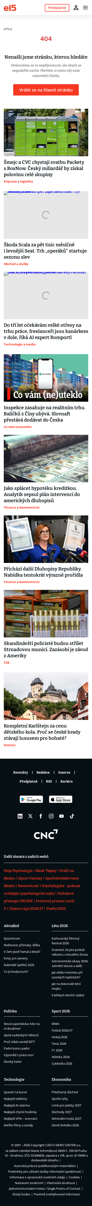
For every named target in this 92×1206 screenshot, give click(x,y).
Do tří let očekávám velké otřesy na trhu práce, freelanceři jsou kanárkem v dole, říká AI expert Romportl (46, 331)
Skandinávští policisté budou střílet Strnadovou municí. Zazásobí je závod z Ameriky (46, 649)
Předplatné (29, 781)
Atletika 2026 (61, 1057)
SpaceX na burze (15, 1092)
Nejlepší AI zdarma (17, 1105)
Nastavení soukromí (29, 1183)
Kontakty (20, 773)
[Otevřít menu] (85, 7)
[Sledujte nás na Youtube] (61, 816)
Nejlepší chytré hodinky (20, 1112)
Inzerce (64, 773)
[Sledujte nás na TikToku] (72, 816)
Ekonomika (61, 1079)
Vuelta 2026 (56, 908)
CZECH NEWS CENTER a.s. (63, 1145)
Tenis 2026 (59, 1043)
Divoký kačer (13, 1061)
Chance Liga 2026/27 (26, 908)
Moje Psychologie (18, 871)
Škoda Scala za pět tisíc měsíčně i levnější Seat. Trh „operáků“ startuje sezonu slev (45, 251)
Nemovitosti (28, 886)
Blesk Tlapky (46, 871)
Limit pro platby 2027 (66, 1105)
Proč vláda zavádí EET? (19, 1042)
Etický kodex (21, 1194)
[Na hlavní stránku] (10, 7)
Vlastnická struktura (61, 1183)
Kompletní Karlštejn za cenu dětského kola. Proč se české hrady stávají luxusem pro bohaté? (42, 732)
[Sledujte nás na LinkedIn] (20, 816)
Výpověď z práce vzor (19, 1055)
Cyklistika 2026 (62, 1063)
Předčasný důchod (65, 1092)
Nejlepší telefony (15, 1099)
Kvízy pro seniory (16, 958)
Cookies (74, 1177)
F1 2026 (57, 1050)
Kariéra (66, 781)
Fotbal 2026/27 (62, 1030)
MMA (55, 1024)
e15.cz (8, 29)
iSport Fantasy (30, 878)
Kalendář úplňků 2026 (19, 965)
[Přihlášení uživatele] (76, 7)
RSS (49, 781)
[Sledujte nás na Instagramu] (51, 816)
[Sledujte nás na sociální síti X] (30, 816)
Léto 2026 (60, 926)
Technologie (14, 1079)
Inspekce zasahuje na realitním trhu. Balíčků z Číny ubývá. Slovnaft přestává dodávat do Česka (45, 414)
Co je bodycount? (16, 971)
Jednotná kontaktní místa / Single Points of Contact (44, 1188)
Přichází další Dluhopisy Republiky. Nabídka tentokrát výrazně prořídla (43, 572)
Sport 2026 (61, 1011)
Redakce (43, 773)
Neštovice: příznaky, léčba (22, 945)
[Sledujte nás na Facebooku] (41, 816)
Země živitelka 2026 (65, 1125)
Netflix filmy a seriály (18, 1125)
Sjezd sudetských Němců (21, 1035)
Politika (10, 1011)
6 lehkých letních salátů (68, 995)
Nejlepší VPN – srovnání (20, 1118)
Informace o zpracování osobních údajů (37, 1177)
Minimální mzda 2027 (66, 1118)
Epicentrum (12, 938)
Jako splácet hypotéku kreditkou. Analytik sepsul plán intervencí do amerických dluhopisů (42, 494)
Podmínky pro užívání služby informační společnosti (44, 1171)
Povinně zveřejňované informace (57, 1194)
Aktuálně (11, 926)
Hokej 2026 (59, 1037)
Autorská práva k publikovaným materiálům (45, 1166)
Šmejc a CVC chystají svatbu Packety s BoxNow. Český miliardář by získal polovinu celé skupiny (44, 168)
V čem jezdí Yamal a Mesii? (22, 951)
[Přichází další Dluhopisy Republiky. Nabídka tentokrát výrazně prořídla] (46, 539)
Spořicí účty (60, 1099)
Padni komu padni (16, 1048)
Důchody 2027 (62, 1112)
